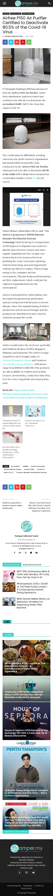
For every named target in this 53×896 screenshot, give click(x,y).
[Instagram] (26, 552)
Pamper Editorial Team (14, 36)
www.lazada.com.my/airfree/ (18, 364)
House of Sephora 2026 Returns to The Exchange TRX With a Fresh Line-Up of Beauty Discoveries (26, 733)
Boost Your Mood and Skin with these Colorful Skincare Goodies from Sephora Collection (39, 506)
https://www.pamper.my (26, 540)
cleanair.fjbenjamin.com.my (17, 360)
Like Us (7, 622)
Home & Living (23, 9)
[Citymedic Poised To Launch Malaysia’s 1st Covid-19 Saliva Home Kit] (13, 411)
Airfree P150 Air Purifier (12, 469)
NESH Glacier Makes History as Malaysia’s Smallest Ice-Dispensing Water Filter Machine (33, 603)
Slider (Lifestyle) (28, 13)
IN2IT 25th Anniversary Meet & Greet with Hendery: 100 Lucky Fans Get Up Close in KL (33, 574)
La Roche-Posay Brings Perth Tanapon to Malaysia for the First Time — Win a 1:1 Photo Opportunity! (26, 793)
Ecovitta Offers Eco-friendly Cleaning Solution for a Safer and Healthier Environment (11, 452)
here (34, 178)
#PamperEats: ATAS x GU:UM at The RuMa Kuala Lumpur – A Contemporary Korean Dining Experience (32, 588)
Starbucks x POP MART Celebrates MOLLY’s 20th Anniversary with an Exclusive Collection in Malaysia (24, 694)
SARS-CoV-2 (8, 472)
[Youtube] (37, 552)
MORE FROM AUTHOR (32, 564)
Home (5, 9)
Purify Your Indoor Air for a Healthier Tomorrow (35, 423)
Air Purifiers (15, 466)
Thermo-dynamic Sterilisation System (31, 472)
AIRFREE (25, 466)
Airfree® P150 (29, 469)
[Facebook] (16, 552)
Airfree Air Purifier (38, 466)
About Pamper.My (14, 886)
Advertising (27, 886)
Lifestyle (13, 9)
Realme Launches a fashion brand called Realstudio (12, 505)
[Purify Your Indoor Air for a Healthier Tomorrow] (35, 411)
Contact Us (39, 886)
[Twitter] (32, 552)
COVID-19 (40, 469)
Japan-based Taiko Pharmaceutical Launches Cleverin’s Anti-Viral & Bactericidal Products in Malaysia (26, 394)
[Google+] (21, 552)
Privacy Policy (26, 888)
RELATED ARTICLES (12, 564)
